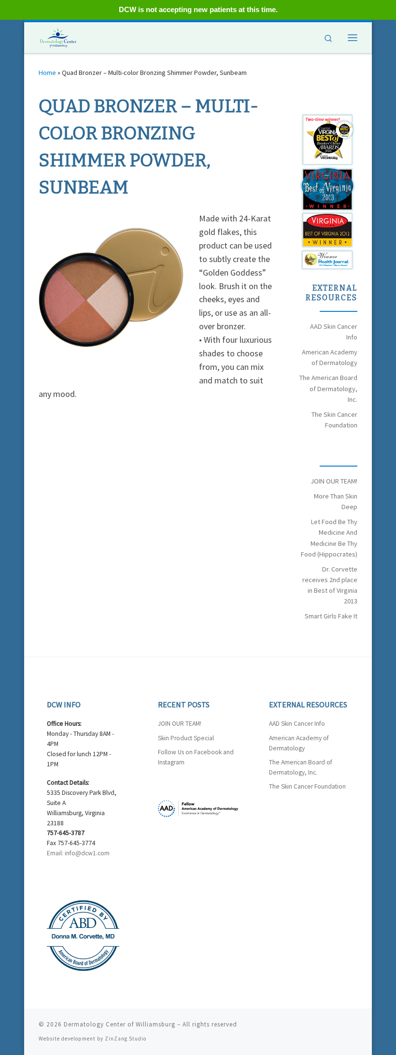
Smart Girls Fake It (331, 616)
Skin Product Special (186, 738)
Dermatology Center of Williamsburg (119, 1024)
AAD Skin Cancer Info (297, 723)
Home (47, 72)
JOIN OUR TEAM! (334, 481)
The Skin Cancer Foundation (307, 786)
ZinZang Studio (125, 1038)
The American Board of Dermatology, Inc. (328, 388)
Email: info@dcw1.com (78, 853)
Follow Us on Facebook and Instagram (196, 757)
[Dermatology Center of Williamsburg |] (58, 36)
